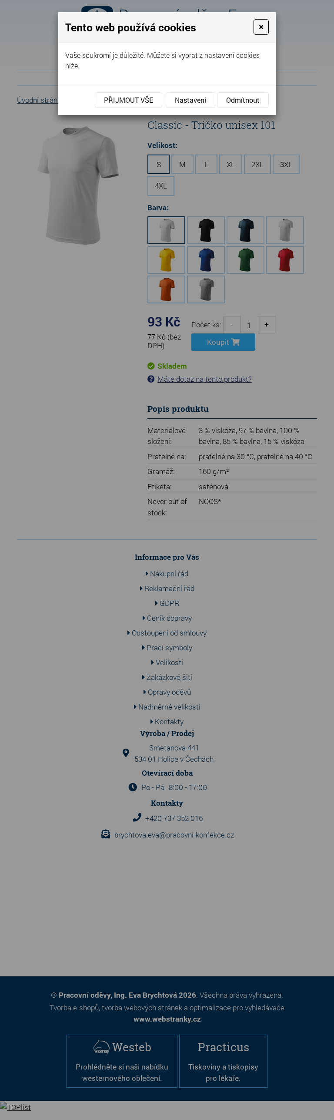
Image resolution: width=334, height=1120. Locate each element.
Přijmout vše (128, 99)
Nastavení (190, 99)
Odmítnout (243, 99)
